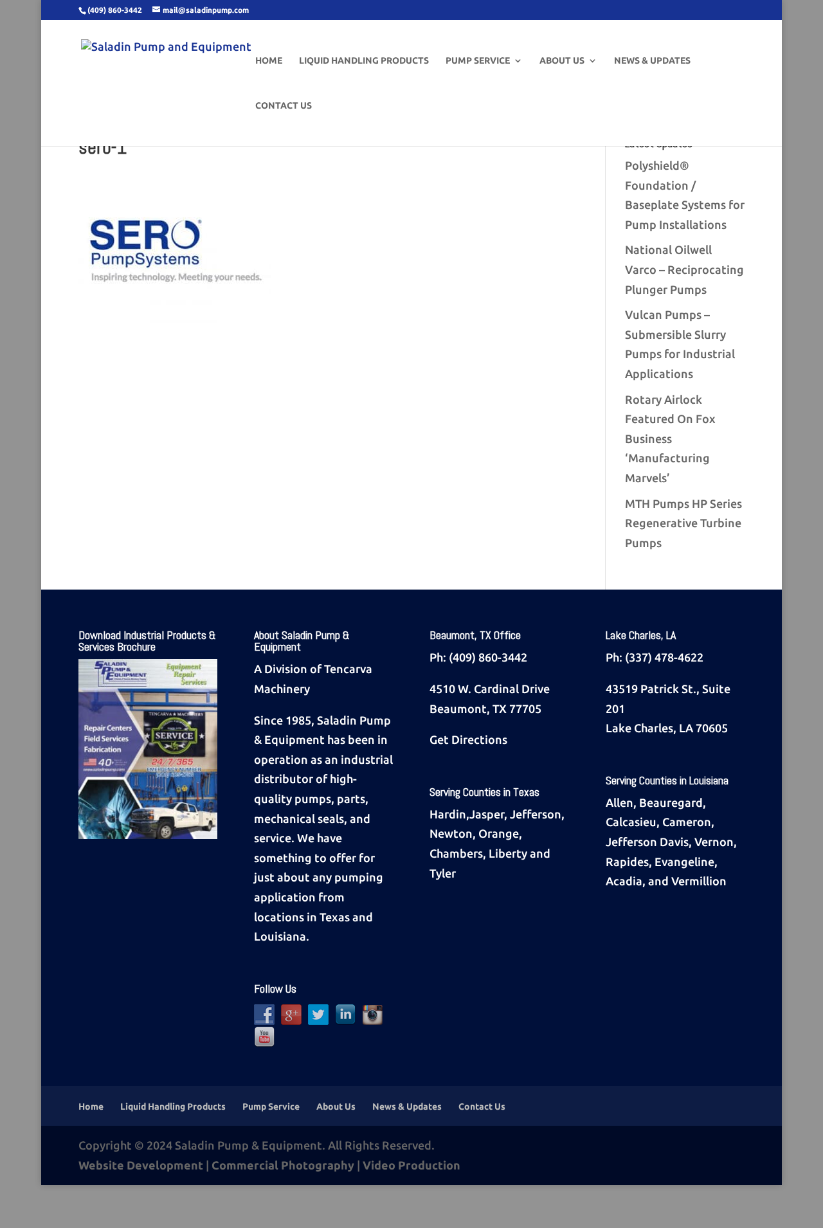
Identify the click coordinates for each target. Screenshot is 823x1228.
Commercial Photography (283, 1165)
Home (268, 61)
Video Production (411, 1165)
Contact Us (283, 106)
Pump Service (478, 61)
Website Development (140, 1165)
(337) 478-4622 (664, 657)
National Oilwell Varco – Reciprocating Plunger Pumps (684, 269)
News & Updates (652, 61)
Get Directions (468, 739)
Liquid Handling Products (364, 61)
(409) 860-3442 (488, 657)
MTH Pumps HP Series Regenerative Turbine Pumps (683, 523)
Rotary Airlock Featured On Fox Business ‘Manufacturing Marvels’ (670, 438)
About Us (561, 61)
